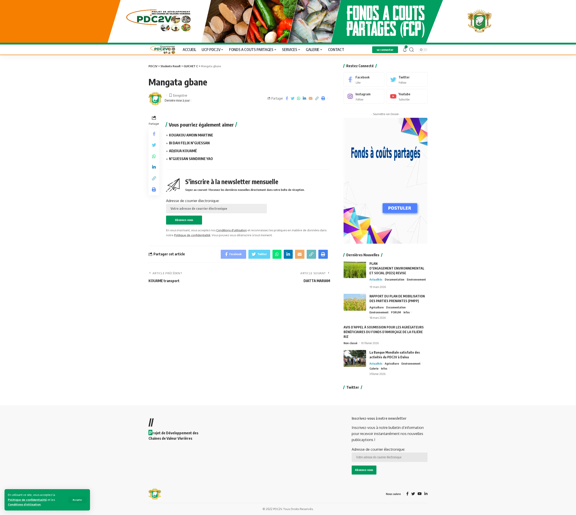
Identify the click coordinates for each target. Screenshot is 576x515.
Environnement (416, 279)
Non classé (350, 343)
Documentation (394, 279)
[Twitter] (407, 79)
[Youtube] (407, 96)
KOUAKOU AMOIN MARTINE (191, 135)
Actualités (375, 279)
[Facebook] (364, 79)
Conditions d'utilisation (24, 504)
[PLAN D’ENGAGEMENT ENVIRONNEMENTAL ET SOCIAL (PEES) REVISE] (355, 269)
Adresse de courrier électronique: (192, 200)
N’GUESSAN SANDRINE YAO (191, 158)
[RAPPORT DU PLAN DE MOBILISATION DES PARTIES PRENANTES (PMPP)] (355, 302)
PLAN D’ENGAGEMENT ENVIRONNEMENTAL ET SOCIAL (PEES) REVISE (396, 268)
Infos (406, 312)
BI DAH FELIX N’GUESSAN (189, 143)
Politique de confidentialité (27, 500)
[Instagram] (364, 96)
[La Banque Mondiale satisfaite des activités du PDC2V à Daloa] (355, 358)
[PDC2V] (162, 50)
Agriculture (376, 307)
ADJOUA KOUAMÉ (183, 151)
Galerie (373, 368)
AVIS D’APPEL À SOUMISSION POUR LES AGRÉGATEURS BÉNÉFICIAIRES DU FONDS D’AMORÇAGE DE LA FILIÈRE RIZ (384, 332)
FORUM (396, 312)
